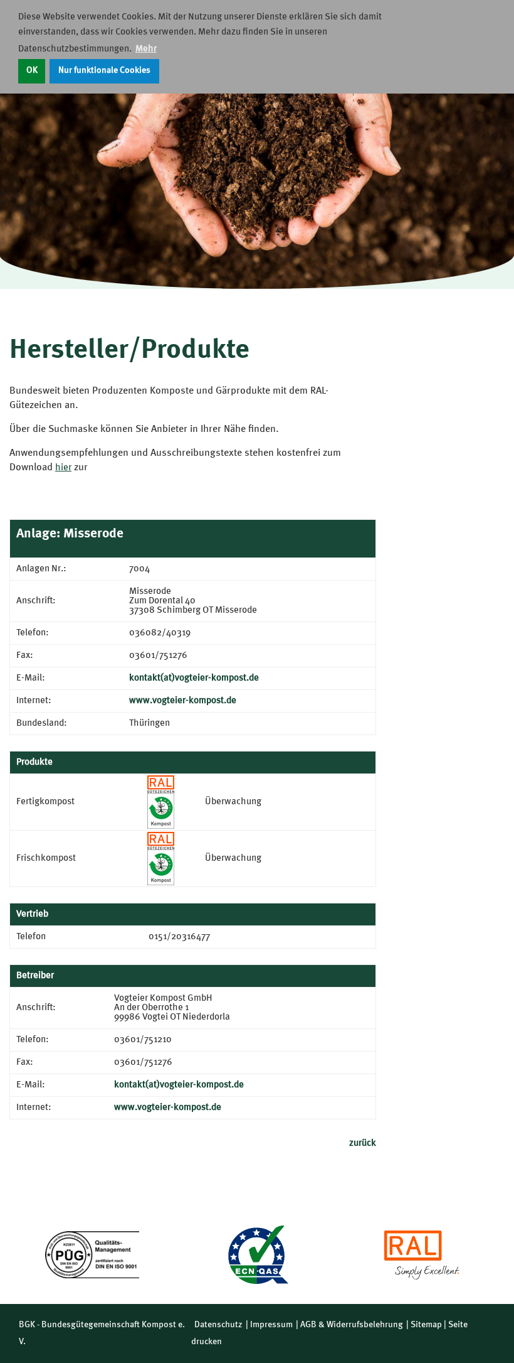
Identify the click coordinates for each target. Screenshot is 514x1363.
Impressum (271, 1324)
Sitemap (426, 1324)
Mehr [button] (146, 49)
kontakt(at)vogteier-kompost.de (194, 678)
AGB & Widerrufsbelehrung (351, 1324)
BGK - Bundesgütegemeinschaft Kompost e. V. (102, 1333)
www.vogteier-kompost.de (182, 701)
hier (63, 468)
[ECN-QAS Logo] (257, 1255)
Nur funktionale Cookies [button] (104, 71)
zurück (362, 1143)
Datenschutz (218, 1324)
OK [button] (32, 71)
